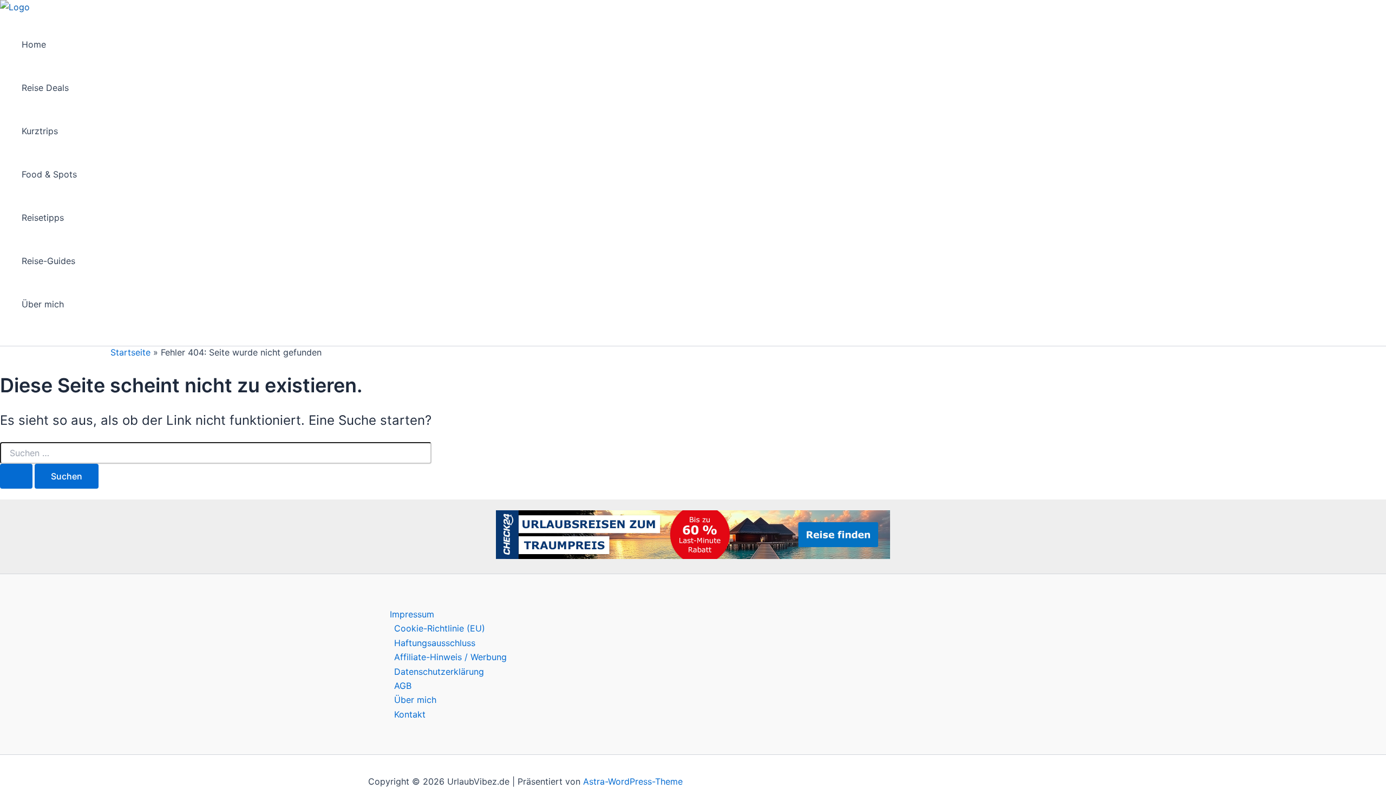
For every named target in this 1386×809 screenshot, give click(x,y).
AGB (402, 685)
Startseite (130, 352)
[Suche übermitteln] (16, 476)
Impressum (412, 614)
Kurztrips (40, 131)
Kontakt (410, 714)
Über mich (43, 304)
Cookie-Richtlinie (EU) (439, 628)
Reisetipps (43, 217)
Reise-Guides (48, 260)
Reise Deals (45, 87)
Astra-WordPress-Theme (633, 781)
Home (34, 44)
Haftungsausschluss (434, 642)
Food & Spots (49, 174)
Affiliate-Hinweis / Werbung (450, 657)
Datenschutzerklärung (439, 671)
